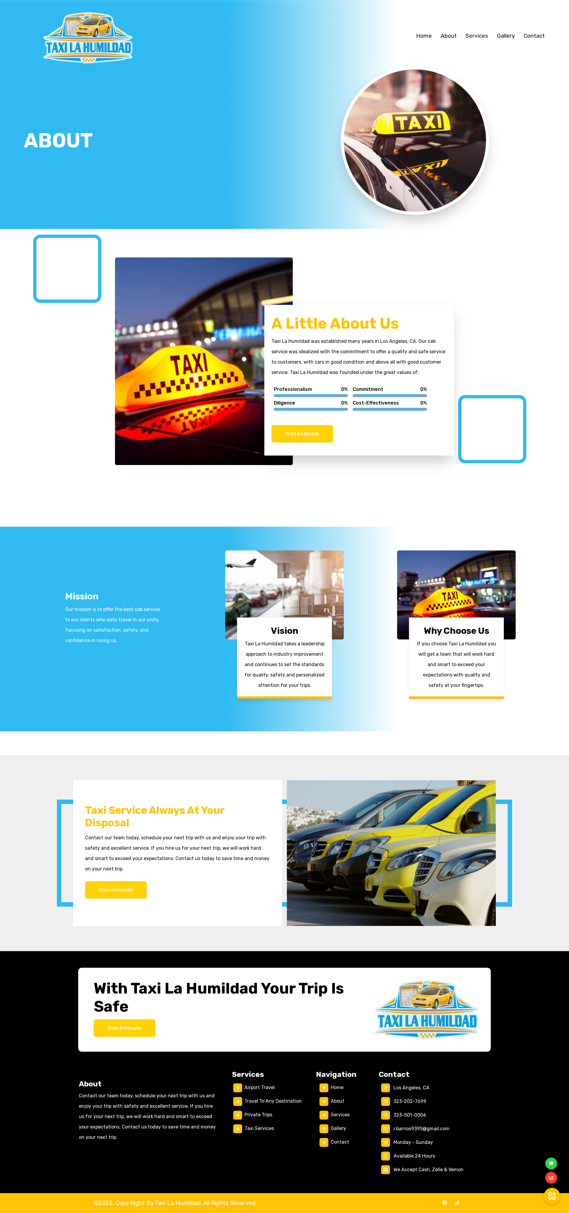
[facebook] (444, 1203)
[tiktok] (457, 1203)
